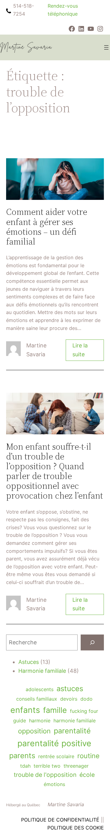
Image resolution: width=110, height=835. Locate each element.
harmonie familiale (74, 720)
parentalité (72, 730)
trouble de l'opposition (45, 774)
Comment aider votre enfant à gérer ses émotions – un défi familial (46, 226)
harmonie (39, 720)
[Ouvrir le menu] (106, 47)
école (87, 774)
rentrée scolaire (56, 756)
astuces (70, 688)
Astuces (28, 662)
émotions (54, 784)
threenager (76, 766)
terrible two (47, 766)
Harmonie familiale (42, 671)
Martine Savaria (66, 804)
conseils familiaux (36, 699)
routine (88, 756)
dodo (86, 699)
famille (55, 710)
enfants (25, 710)
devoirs (68, 699)
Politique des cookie (75, 828)
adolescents (39, 689)
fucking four (84, 711)
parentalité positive (54, 743)
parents (22, 755)
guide (19, 720)
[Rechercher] (92, 642)
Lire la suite (80, 351)
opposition (34, 731)
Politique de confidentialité (60, 820)
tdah (25, 766)
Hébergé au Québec (23, 805)
